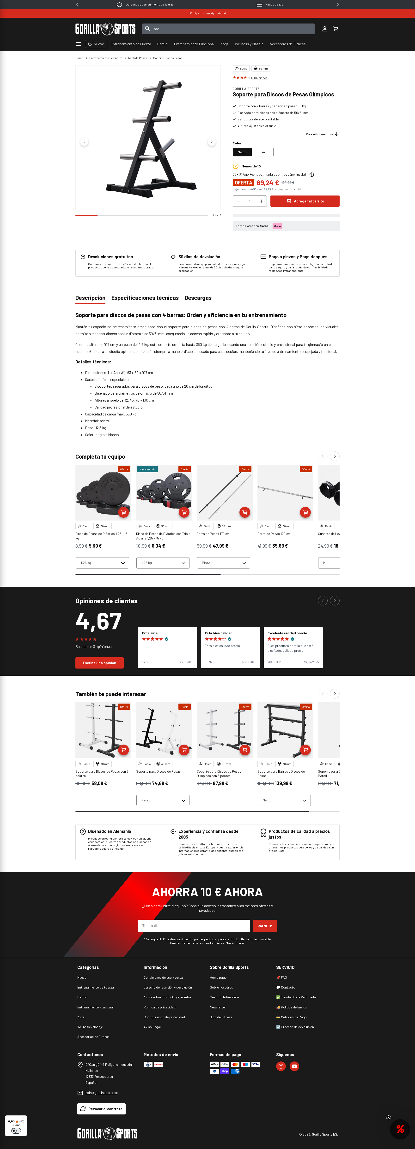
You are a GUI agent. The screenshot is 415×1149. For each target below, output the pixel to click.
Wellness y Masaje (90, 1027)
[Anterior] (323, 456)
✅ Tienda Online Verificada (296, 997)
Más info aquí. (235, 943)
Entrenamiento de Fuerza (105, 57)
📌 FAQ (281, 977)
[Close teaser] (388, 1117)
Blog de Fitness (221, 1017)
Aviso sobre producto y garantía (167, 997)
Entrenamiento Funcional (95, 1007)
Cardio (82, 997)
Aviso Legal (152, 1027)
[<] (77, 4)
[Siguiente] (335, 456)
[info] (311, 174)
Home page (218, 977)
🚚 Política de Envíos (291, 1007)
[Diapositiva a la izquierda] (84, 142)
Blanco (264, 152)
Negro (242, 152)
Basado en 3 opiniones (93, 646)
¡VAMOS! (265, 926)
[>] (338, 4)
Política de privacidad (160, 1007)
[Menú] (24, 1118)
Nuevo (81, 977)
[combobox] (228, 29)
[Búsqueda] (147, 29)
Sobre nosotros (221, 987)
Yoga (81, 1017)
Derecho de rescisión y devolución (168, 987)
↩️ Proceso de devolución (295, 1027)
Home (79, 57)
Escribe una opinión (99, 663)
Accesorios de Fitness (93, 1037)
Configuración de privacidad (164, 1017)
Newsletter (218, 1007)
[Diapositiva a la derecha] (212, 142)
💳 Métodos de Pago (291, 1017)
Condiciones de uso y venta (163, 977)
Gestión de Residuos (224, 997)
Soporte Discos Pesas (168, 57)
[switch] (16, 1131)
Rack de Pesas (137, 57)
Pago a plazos (274, 4)
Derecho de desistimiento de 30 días (150, 4)
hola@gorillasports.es (101, 1092)
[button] (335, 29)
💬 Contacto (285, 987)
